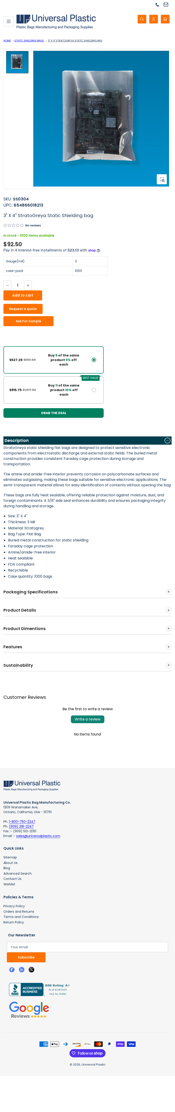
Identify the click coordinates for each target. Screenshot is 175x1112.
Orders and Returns (18, 911)
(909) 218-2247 (21, 826)
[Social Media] (37, 989)
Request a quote (23, 309)
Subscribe (26, 957)
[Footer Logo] (31, 785)
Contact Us (12, 878)
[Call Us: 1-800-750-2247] (159, 4)
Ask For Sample (28, 321)
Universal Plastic (94, 1064)
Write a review (87, 719)
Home (7, 40)
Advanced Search (17, 873)
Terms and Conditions (21, 917)
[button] (13, 225)
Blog (6, 868)
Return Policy (13, 922)
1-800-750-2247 (22, 821)
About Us (10, 863)
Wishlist (9, 884)
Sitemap (10, 857)
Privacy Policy (14, 906)
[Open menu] (8, 21)
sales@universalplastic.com (38, 836)
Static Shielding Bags (29, 40)
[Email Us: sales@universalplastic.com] (168, 4)
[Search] (142, 19)
